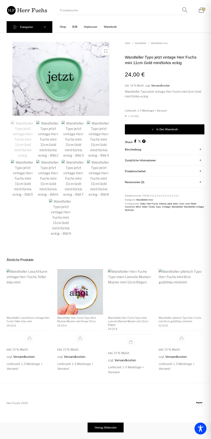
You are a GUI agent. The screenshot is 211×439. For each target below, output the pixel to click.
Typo (158, 206)
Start (127, 43)
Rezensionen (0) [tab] (134, 182)
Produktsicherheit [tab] (135, 171)
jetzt (170, 203)
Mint (138, 206)
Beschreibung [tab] (133, 149)
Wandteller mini (159, 43)
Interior (162, 203)
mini (181, 203)
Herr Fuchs (152, 203)
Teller (144, 206)
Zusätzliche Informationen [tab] (140, 160)
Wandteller (140, 43)
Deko (143, 203)
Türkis (151, 206)
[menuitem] (62, 27)
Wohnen (129, 210)
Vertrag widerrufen (106, 427)
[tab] (164, 149)
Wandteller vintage (194, 206)
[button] (29, 338)
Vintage (166, 206)
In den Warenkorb (167, 129)
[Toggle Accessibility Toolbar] (200, 428)
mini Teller (190, 203)
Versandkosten (160, 85)
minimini (130, 206)
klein (175, 203)
